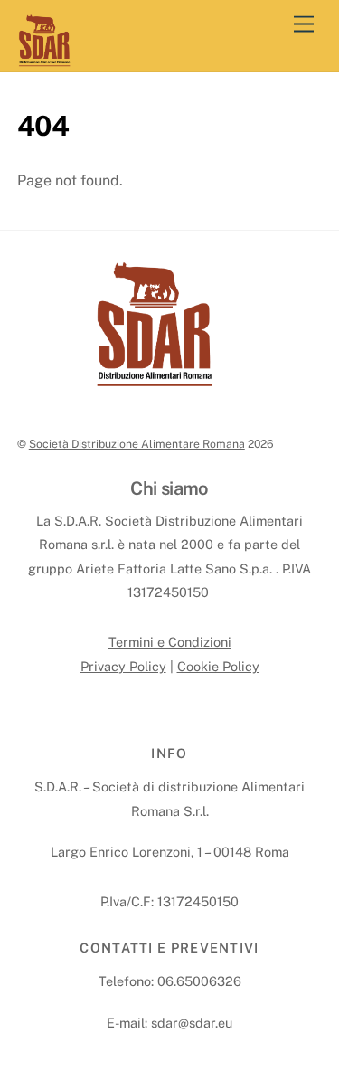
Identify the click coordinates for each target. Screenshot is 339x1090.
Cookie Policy (218, 666)
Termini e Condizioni (169, 641)
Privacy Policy (123, 666)
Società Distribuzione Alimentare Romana (137, 443)
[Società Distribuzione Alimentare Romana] (44, 60)
